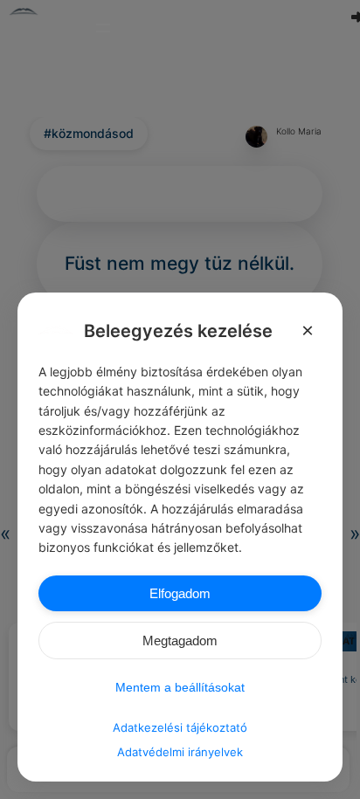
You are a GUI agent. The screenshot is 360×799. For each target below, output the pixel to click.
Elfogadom (180, 593)
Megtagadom (180, 640)
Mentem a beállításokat (180, 687)
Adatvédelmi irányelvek (180, 752)
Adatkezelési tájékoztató (180, 727)
